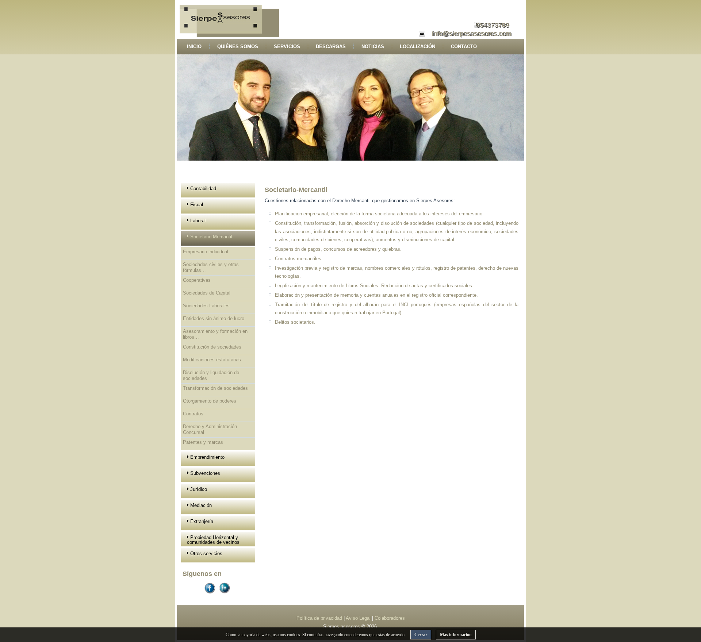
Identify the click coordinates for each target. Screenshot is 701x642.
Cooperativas (197, 280)
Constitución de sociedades (212, 347)
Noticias (372, 46)
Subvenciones (205, 473)
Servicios (287, 46)
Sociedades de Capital (206, 293)
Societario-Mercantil (211, 236)
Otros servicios (206, 553)
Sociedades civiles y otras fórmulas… (211, 267)
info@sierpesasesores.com (471, 33)
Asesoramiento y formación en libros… (215, 334)
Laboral (198, 220)
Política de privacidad (320, 618)
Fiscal (196, 204)
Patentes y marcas (203, 442)
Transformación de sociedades (215, 388)
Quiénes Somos (237, 46)
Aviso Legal (359, 618)
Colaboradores (390, 618)
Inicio (194, 46)
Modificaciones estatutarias (212, 359)
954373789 (492, 25)
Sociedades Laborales (206, 305)
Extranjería (201, 521)
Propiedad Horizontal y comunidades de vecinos (213, 540)
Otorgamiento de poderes (209, 401)
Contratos (193, 413)
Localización (417, 46)
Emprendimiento (207, 457)
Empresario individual (205, 251)
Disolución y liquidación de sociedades (211, 375)
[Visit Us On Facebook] (211, 594)
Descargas (331, 46)
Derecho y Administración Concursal (210, 429)
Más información (456, 634)
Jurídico (198, 489)
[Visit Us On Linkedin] (225, 594)
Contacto (464, 46)
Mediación (201, 505)
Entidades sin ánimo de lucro (213, 318)
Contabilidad (203, 188)
